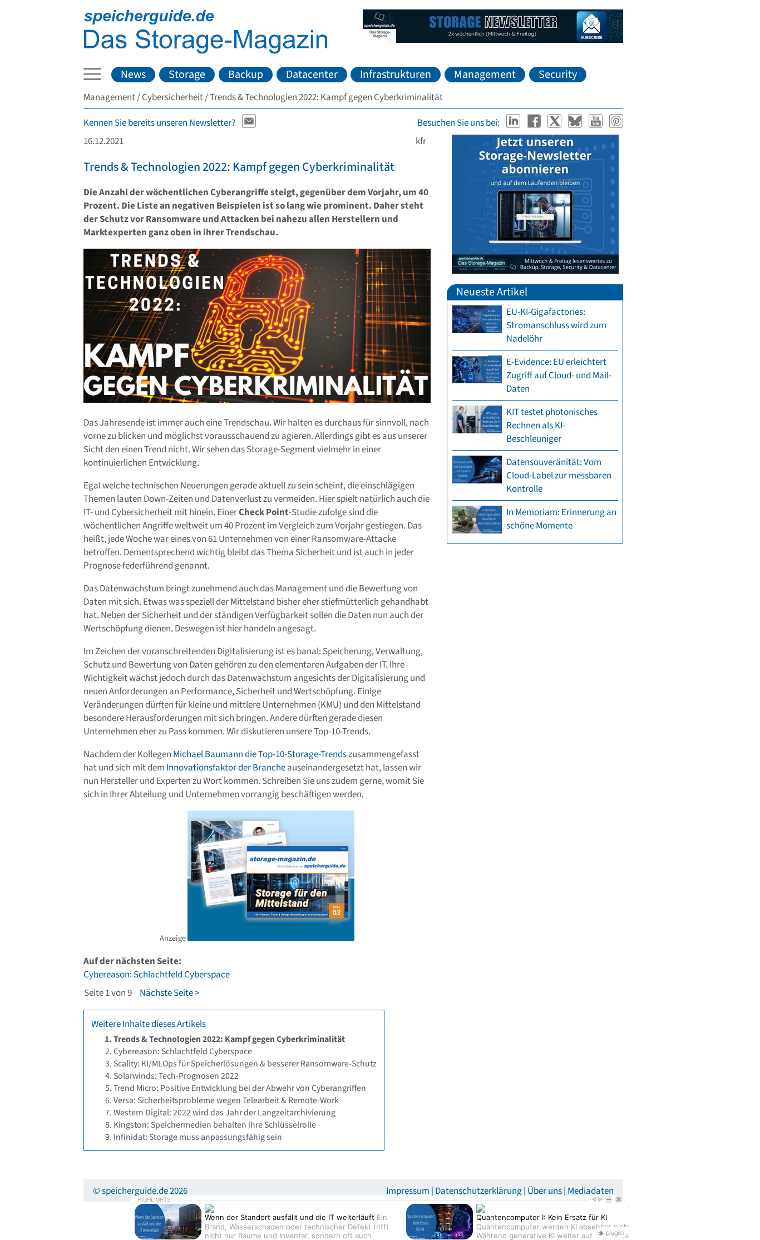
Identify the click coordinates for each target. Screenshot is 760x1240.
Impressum (408, 1191)
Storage (187, 74)
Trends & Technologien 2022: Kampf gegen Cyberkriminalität (238, 167)
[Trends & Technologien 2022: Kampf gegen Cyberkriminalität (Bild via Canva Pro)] (257, 400)
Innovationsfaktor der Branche (225, 767)
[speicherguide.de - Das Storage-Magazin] (205, 51)
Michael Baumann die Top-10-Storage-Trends (260, 754)
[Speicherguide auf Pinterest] (616, 123)
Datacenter (312, 74)
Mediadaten (590, 1191)
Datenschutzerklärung (478, 1191)
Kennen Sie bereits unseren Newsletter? (159, 123)
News (133, 74)
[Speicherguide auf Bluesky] (576, 123)
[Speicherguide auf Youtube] (597, 123)
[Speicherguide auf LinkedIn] (514, 123)
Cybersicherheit (172, 97)
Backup (245, 74)
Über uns (544, 1191)
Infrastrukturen (395, 74)
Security (558, 74)
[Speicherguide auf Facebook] (535, 123)
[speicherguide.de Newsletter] (249, 123)
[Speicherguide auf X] (555, 123)
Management (485, 74)
